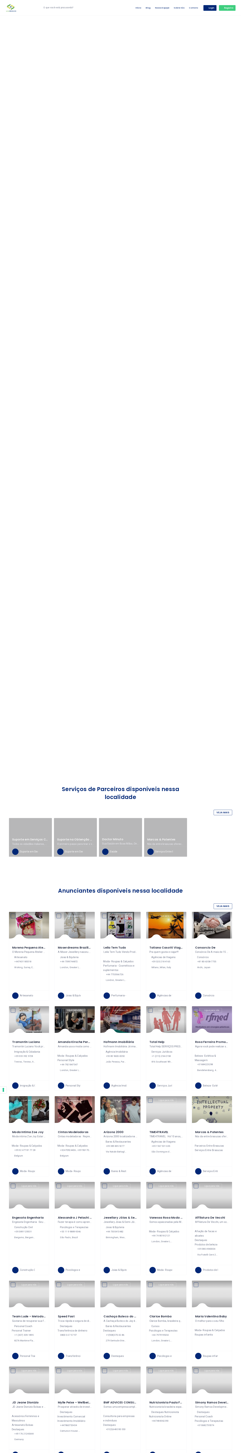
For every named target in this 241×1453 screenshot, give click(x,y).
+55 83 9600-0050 (115, 1056)
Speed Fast (66, 1316)
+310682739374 (205, 1425)
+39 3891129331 (23, 1231)
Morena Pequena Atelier (30, 948)
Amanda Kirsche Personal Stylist (82, 1042)
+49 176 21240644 (24, 1433)
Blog (148, 7)
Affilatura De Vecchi (210, 1218)
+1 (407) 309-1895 (24, 1335)
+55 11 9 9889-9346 (70, 1231)
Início (138, 7)
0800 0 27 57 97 (68, 1335)
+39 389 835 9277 (115, 1146)
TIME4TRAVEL (158, 1132)
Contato (193, 7)
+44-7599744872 (69, 961)
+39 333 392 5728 (23, 1056)
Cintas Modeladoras (73, 1132)
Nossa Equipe (162, 7)
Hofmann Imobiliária (119, 1042)
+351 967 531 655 (161, 1146)
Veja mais (222, 812)
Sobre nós (179, 7)
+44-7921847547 (69, 1064)
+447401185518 (22, 961)
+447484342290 (160, 1420)
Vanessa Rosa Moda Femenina (172, 1218)
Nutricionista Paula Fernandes (171, 1402)
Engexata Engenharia (28, 1218)
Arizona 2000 (113, 1132)
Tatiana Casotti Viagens (167, 948)
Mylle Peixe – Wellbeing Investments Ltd (87, 1402)
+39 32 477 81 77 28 (24, 1150)
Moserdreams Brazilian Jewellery (82, 948)
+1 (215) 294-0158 (161, 1056)
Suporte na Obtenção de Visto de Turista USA (91, 839)
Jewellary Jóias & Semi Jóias (125, 1218)
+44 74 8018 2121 (161, 1235)
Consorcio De (205, 948)
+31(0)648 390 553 (116, 1429)
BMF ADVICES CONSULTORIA (124, 1402)
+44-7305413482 (114, 1231)
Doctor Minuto (112, 839)
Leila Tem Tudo (115, 948)
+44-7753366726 (114, 974)
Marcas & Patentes (161, 839)
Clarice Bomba (160, 1316)
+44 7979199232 (160, 1335)
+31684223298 (205, 1064)
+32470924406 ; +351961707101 (76, 1150)
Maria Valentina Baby (211, 1316)
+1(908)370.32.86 (115, 1335)
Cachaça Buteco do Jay (122, 1316)
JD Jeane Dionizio (25, 1402)
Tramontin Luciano (26, 1042)
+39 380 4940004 (206, 1249)
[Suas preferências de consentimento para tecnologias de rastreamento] (3, 1089)
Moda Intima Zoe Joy (28, 1132)
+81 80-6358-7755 (206, 961)
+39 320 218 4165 (161, 961)
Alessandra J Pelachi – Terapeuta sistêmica (91, 1218)
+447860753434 (68, 1425)
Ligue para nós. (29, 916)
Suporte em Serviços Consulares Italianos (43, 839)
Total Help (157, 1042)
